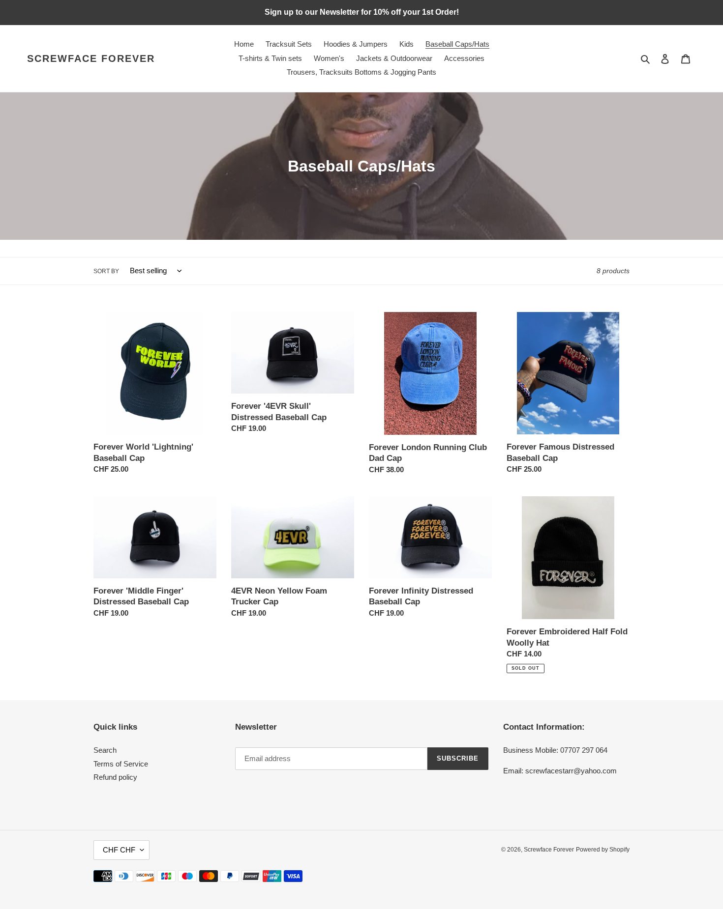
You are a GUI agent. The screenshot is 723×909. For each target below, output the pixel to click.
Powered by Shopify (603, 849)
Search (105, 750)
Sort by (106, 271)
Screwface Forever (91, 58)
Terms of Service (120, 764)
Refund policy (115, 777)
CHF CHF (119, 850)
